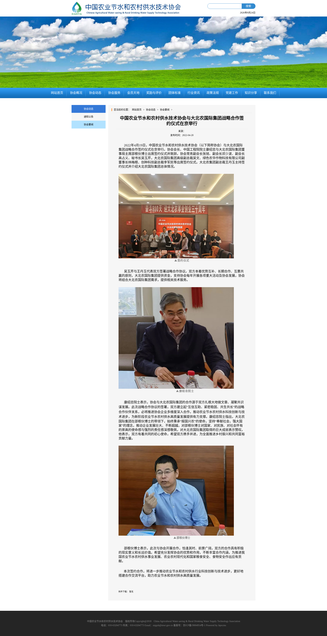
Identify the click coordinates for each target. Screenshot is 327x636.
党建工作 (232, 93)
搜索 (248, 6)
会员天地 (133, 93)
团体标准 (174, 93)
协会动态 (95, 93)
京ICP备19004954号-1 (194, 625)
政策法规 (213, 93)
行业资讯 (194, 93)
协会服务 (114, 93)
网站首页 (57, 93)
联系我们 (270, 93)
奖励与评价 (154, 93)
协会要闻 (88, 124)
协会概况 (76, 93)
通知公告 (88, 116)
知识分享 (251, 93)
